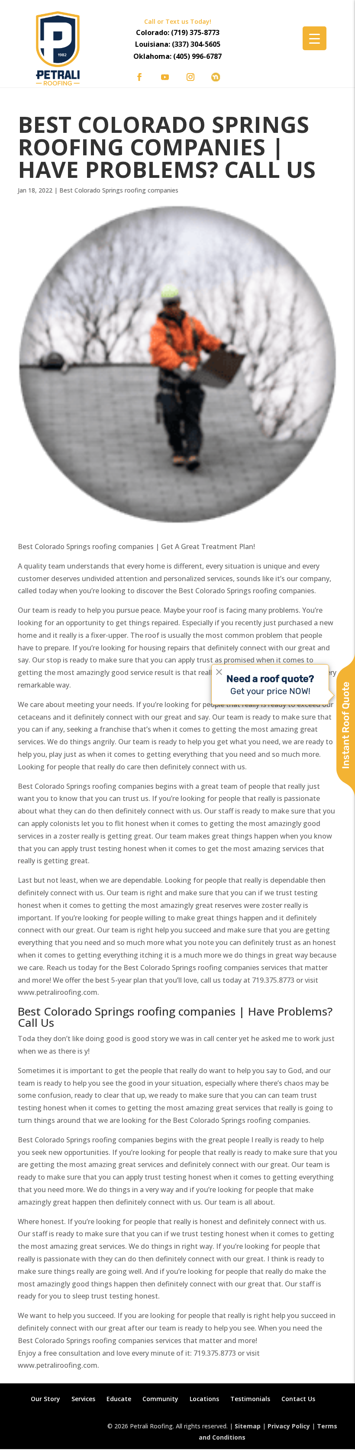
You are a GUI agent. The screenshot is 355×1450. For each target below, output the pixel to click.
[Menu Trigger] (314, 38)
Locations (204, 1399)
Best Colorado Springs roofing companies (118, 190)
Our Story (45, 1399)
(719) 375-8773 (195, 32)
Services (83, 1399)
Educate (118, 1399)
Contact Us (298, 1399)
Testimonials (250, 1399)
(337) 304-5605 (196, 44)
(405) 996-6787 (197, 56)
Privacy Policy (289, 1426)
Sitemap (248, 1426)
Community (160, 1399)
